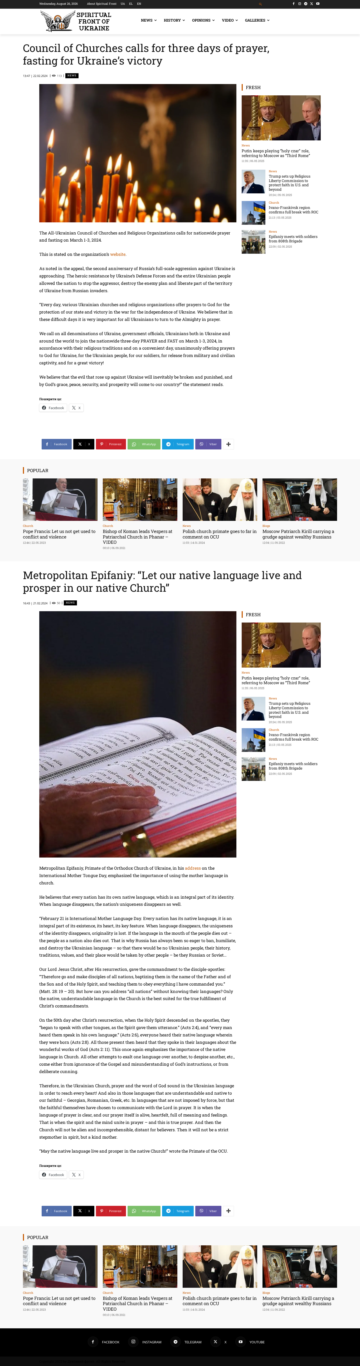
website (117, 254)
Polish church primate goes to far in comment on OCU (220, 534)
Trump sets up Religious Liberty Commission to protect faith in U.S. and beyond (289, 183)
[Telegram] (306, 4)
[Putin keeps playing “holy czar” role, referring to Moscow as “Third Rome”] (281, 117)
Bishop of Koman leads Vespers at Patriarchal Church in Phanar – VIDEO (137, 536)
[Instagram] (300, 4)
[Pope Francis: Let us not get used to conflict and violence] (60, 499)
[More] (228, 444)
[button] (261, 4)
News (71, 75)
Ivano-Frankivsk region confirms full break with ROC (293, 209)
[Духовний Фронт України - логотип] (82, 21)
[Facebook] (294, 4)
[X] (312, 4)
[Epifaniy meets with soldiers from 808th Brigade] (253, 242)
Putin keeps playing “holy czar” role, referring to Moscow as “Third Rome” (276, 153)
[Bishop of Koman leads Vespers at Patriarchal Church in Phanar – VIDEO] (140, 499)
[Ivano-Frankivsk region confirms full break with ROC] (253, 213)
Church (274, 202)
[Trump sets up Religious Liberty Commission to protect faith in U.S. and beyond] (253, 181)
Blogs (266, 525)
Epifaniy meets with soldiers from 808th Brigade (293, 238)
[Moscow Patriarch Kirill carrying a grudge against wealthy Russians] (299, 499)
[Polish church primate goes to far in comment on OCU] (220, 499)
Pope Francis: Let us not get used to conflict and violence (59, 534)
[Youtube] (318, 4)
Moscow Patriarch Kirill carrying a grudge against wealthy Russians (298, 534)
